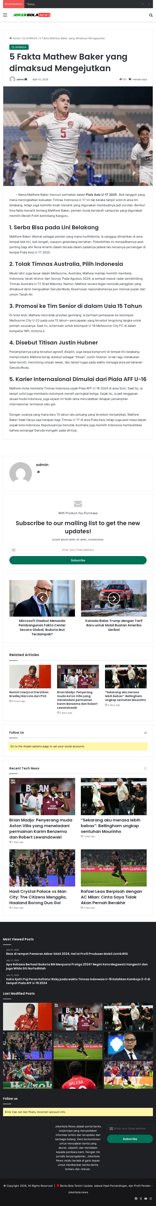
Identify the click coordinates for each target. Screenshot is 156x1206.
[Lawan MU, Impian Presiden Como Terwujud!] (128, 1046)
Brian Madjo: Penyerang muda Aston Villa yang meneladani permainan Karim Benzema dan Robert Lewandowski (77, 700)
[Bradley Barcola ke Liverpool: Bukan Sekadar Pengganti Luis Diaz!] (128, 1075)
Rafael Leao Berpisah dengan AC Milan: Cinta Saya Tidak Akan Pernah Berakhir (111, 897)
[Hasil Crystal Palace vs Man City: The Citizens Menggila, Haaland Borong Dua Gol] (42, 868)
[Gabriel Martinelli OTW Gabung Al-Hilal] (27, 1075)
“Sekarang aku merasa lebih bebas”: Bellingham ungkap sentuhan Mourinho (74, 4)
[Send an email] (26, 79)
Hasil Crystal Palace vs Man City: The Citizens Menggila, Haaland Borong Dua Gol (38, 897)
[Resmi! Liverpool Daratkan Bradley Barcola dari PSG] (30, 676)
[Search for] (151, 16)
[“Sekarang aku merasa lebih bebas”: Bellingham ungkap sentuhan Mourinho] (126, 676)
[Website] (38, 471)
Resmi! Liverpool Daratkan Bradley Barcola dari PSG (29, 694)
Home (16, 38)
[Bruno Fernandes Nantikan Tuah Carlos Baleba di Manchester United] (78, 1075)
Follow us (10, 1098)
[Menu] (5, 16)
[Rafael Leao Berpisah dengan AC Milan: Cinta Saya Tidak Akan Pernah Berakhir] (114, 868)
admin (20, 79)
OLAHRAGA (29, 38)
